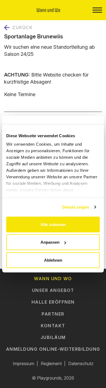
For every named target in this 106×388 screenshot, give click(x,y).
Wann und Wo (53, 278)
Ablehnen (53, 260)
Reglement (51, 363)
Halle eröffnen (53, 302)
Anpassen (50, 242)
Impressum (23, 363)
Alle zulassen (53, 224)
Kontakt (53, 325)
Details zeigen (75, 207)
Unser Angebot (53, 290)
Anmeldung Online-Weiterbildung (53, 349)
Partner (53, 314)
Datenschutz (80, 363)
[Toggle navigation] (97, 10)
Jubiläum (53, 337)
